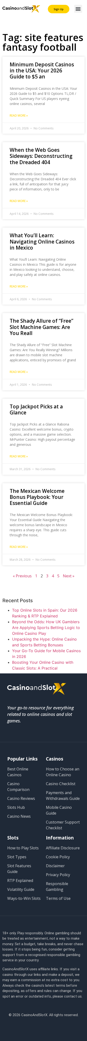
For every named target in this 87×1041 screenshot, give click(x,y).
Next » (68, 576)
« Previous (22, 576)
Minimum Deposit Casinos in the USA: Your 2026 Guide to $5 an (42, 70)
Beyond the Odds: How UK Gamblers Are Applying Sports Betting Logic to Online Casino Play (46, 627)
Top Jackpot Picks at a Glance (36, 409)
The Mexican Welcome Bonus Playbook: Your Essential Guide (37, 497)
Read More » (19, 115)
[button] (78, 9)
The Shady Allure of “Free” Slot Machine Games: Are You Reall (41, 326)
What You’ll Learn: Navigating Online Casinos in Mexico (42, 241)
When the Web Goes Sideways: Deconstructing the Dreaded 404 (41, 156)
